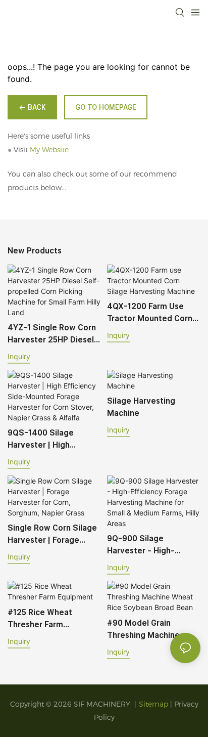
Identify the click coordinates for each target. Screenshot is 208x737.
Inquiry (19, 356)
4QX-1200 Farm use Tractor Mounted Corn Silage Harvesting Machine (149, 313)
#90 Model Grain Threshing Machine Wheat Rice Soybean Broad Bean (147, 629)
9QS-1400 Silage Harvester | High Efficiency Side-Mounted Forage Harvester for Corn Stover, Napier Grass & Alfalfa (51, 439)
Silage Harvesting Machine (141, 407)
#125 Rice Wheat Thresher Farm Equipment (40, 619)
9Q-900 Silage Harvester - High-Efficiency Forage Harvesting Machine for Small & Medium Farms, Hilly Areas (152, 545)
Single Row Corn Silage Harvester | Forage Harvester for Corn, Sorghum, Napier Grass (52, 534)
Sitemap (153, 704)
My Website (49, 149)
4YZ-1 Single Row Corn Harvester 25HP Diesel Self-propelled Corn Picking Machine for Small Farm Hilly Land (52, 334)
